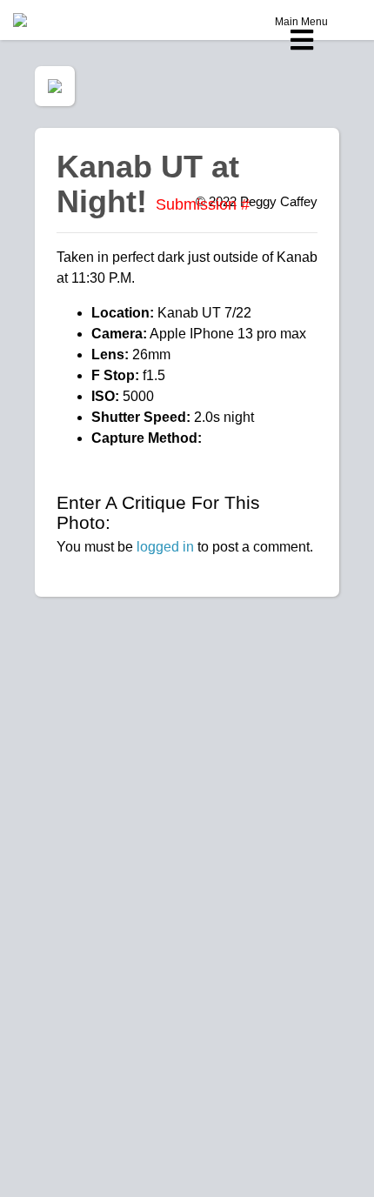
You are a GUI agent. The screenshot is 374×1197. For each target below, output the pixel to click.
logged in (165, 546)
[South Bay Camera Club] (61, 20)
